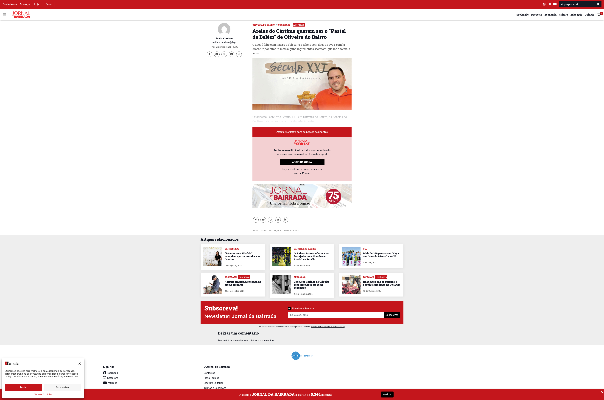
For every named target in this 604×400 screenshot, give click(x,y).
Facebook (112, 372)
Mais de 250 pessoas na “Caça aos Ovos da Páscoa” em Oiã (381, 255)
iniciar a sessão (234, 340)
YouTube (112, 382)
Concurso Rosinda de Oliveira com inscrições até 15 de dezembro (311, 284)
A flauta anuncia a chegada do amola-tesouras (243, 283)
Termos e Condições (43, 394)
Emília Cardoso (224, 38)
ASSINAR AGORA (302, 162)
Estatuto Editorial (213, 382)
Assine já (25, 4)
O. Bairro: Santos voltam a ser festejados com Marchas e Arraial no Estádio (311, 256)
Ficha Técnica (211, 377)
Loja (36, 4)
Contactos (209, 372)
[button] (79, 363)
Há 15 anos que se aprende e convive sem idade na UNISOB (381, 283)
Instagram (112, 377)
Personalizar (62, 387)
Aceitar (23, 387)
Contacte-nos (10, 4)
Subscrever (392, 314)
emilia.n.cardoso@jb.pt (224, 42)
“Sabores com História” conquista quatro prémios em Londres (242, 256)
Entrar (49, 4)
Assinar (387, 394)
